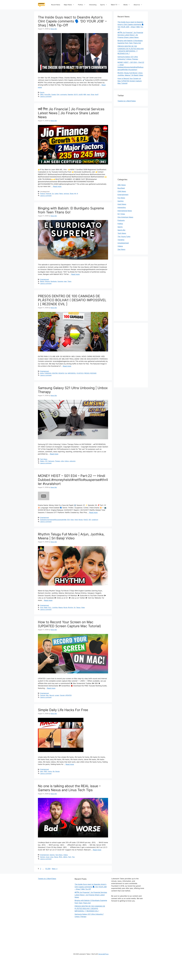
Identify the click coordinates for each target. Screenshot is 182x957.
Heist (72, 519)
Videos (65, 855)
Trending (121, 240)
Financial (48, 193)
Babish (42, 281)
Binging (47, 281)
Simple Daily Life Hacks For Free (63, 710)
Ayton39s (47, 94)
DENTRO (55, 373)
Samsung (51, 461)
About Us (137, 5)
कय (75, 193)
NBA (84, 94)
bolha (42, 373)
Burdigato (54, 281)
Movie (65, 607)
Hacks (50, 771)
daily (41, 771)
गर (77, 193)
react (88, 94)
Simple (57, 771)
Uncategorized (123, 243)
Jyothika (55, 607)
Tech (69, 857)
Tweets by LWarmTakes (127, 101)
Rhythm (70, 607)
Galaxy (42, 461)
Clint (57, 94)
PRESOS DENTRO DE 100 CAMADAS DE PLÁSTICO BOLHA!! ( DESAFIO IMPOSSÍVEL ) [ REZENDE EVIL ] (72, 300)
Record (51, 695)
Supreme (60, 281)
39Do (42, 94)
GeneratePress (103, 954)
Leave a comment (45, 96)
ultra (62, 461)
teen (65, 281)
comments (63, 94)
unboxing (72, 461)
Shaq (92, 94)
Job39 (80, 94)
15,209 (47, 869)
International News (125, 211)
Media (125, 5)
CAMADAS (47, 373)
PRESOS (86, 373)
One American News (125, 217)
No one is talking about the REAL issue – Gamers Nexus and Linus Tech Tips (69, 788)
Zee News (121, 249)
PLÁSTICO (80, 373)
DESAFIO (61, 373)
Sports (102, 5)
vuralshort (95, 519)
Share (71, 193)
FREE (45, 771)
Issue (47, 857)
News (61, 193)
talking (65, 857)
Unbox (67, 461)
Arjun (41, 607)
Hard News (122, 204)
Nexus (56, 857)
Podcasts (121, 220)
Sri (74, 607)
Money (80, 519)
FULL (49, 607)
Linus (51, 857)
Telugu (78, 607)
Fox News (121, 198)
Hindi (76, 519)
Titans (69, 281)
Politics (80, 5)
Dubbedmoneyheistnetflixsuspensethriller (53, 519)
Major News (68, 5)
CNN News (122, 191)
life (54, 771)
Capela (53, 94)
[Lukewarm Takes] (41, 5)
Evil (66, 373)
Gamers (42, 857)
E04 (68, 519)
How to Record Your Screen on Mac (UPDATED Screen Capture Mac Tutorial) (69, 624)
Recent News (55, 5)
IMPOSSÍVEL (72, 373)
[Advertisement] (131, 140)
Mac (47, 695)
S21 (46, 461)
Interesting (92, 5)
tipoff (96, 94)
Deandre (70, 94)
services (66, 193)
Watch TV (114, 5)
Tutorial (62, 695)
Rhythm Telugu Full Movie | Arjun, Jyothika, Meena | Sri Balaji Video (71, 536)
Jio (53, 193)
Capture (42, 695)
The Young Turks (124, 236)
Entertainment (44, 279)
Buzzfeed (121, 188)
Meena (60, 607)
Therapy (57, 461)
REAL (60, 857)
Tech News (43, 459)
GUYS (76, 94)
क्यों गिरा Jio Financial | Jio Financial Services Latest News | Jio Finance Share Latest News (71, 113)
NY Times (121, 214)
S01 (90, 519)
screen (57, 695)
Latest (56, 193)
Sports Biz (121, 230)
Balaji (45, 607)
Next (54, 869)
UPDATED (68, 695)
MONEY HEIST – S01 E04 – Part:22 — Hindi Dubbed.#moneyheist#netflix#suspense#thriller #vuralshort (73, 480)
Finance (42, 193)
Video (83, 607)
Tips (73, 857)
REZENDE (93, 373)
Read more (57, 186)
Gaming (52, 855)
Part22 (86, 519)
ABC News (122, 185)
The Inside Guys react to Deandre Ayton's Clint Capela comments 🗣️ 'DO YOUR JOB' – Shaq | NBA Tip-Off (72, 21)
